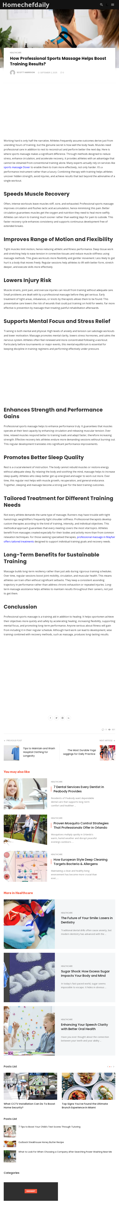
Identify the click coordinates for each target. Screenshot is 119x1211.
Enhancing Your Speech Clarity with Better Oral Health (84, 1026)
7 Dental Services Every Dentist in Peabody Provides (79, 789)
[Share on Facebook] (50, 718)
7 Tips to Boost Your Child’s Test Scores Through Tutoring (49, 1126)
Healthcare (15, 52)
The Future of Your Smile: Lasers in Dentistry (87, 920)
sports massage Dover (17, 167)
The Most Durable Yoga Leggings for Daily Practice (79, 752)
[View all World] (31, 1191)
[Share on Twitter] (56, 718)
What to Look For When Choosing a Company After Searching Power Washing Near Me (65, 1151)
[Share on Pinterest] (62, 718)
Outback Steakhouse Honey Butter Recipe (41, 1142)
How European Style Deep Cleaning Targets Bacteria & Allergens (81, 861)
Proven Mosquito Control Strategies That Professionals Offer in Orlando (81, 825)
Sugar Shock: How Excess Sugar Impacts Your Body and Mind (85, 973)
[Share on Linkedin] (68, 718)
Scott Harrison (26, 72)
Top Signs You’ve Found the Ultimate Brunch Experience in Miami (85, 1105)
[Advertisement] (59, 112)
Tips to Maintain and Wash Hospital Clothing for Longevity (39, 752)
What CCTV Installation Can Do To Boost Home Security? (29, 1105)
